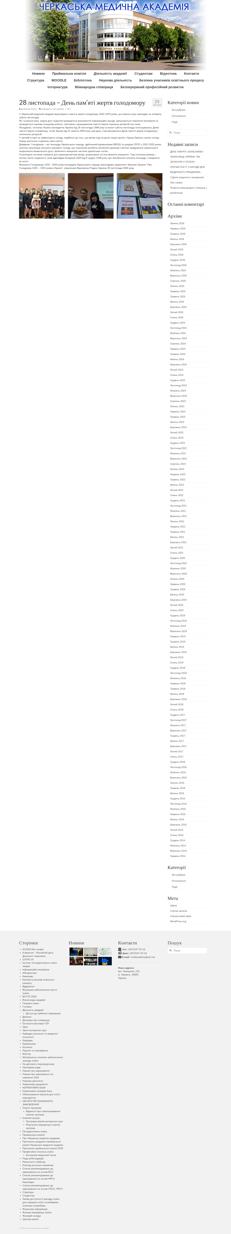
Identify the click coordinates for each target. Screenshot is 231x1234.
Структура (28, 1192)
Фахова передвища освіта (36, 1212)
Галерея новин (30, 1003)
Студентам (28, 1195)
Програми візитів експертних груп (44, 1121)
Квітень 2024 (177, 359)
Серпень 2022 (178, 463)
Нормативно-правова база (37, 1091)
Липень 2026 (177, 223)
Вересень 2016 (178, 777)
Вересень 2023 (178, 396)
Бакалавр (27, 976)
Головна (27, 1006)
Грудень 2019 (177, 615)
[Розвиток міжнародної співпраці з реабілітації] (90, 961)
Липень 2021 (177, 521)
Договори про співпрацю (36, 1020)
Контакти (27, 1047)
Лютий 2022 (176, 490)
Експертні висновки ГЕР (35, 1023)
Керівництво (29, 1043)
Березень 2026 (178, 244)
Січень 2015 (176, 835)
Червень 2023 (178, 411)
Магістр (26, 1054)
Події (174, 122)
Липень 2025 (177, 286)
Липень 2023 (177, 406)
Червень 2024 (178, 348)
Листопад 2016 (178, 767)
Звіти (25, 1027)
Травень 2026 (177, 233)
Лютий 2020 (176, 605)
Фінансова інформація (35, 1209)
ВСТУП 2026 (29, 996)
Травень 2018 (177, 688)
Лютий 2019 (176, 657)
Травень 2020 (177, 589)
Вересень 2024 (178, 338)
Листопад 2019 (178, 620)
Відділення (28, 986)
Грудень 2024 (177, 322)
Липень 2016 (177, 782)
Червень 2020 (178, 584)
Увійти (173, 905)
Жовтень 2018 (178, 678)
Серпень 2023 (178, 401)
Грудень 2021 (177, 500)
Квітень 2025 (177, 301)
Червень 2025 (178, 291)
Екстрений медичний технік (41, 1155)
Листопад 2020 (178, 563)
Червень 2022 (178, 474)
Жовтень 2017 (178, 725)
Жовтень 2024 (178, 333)
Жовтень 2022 (178, 453)
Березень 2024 (178, 364)
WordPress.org (178, 921)
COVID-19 (27, 959)
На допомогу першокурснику (38, 1064)
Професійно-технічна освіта (37, 1151)
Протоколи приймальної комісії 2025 (42, 1148)
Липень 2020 (177, 579)
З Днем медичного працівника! (187, 177)
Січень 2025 (176, 317)
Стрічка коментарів (180, 916)
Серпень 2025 (178, 280)
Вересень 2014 (178, 850)
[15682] (76, 961)
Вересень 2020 (178, 573)
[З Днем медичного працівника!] (104, 952)
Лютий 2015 (176, 830)
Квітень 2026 (177, 239)
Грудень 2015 (177, 798)
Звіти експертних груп (34, 1030)
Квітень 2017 (177, 741)
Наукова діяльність (32, 1080)
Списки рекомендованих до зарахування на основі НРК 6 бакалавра (38, 1178)
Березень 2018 (178, 699)
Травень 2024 (177, 354)
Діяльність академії (33, 1010)
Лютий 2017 (176, 751)
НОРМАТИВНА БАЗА (33, 1087)
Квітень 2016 (177, 793)
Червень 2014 (178, 856)
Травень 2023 (177, 416)
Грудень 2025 (177, 260)
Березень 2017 (178, 746)
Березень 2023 (178, 427)
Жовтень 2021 (178, 511)
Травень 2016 (177, 788)
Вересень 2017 (178, 730)
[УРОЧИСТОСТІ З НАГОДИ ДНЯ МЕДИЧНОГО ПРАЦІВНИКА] (90, 952)
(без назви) (176, 182)
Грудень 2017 (177, 714)
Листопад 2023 (178, 385)
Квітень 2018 (177, 694)
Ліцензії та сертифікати (35, 1050)
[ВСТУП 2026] (104, 961)
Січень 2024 (176, 375)
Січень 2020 (176, 610)
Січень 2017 (176, 756)
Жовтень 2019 (178, 626)
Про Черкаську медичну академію (41, 1138)
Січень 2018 (176, 709)
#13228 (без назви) (33, 949)
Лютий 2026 (176, 249)
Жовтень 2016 (178, 772)
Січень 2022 (176, 495)
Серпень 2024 (178, 343)
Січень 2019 (176, 662)
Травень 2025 (177, 296)
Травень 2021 (177, 531)
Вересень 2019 (178, 631)
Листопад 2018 (178, 673)
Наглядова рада (31, 1067)
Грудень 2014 (177, 840)
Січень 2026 (176, 254)
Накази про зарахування (36, 1070)
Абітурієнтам (29, 973)
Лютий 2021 (176, 547)
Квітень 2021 (177, 537)
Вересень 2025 (178, 275)
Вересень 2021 (178, 516)
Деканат (26, 1016)
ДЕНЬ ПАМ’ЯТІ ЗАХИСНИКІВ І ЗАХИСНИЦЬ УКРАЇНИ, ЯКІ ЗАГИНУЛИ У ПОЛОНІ (186, 156)
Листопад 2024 (178, 328)
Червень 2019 (178, 636)
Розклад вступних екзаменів (37, 1165)
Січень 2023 (176, 437)
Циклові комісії (30, 1219)
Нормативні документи (35, 1084)
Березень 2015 (178, 824)
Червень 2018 (178, 683)
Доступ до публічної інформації (43, 1013)
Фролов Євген (30, 109)
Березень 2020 (178, 599)
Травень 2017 (177, 735)
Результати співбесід (33, 1161)
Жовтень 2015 (178, 809)
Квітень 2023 (177, 422)
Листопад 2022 (178, 448)
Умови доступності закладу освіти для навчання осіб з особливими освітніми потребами (41, 1202)
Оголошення (179, 116)
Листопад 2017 (178, 720)
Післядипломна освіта (34, 1131)
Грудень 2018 (177, 667)
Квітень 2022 (177, 484)
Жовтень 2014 (178, 845)
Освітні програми (31, 1107)
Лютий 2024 (176, 369)
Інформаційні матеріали (35, 969)
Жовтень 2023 (178, 390)
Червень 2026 (178, 228)
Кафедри (27, 1040)
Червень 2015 (178, 814)
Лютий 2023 (176, 432)
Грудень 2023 (177, 380)
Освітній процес (31, 1118)
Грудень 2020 (177, 558)
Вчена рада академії (33, 1000)
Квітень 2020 (177, 594)
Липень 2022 (177, 469)
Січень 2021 (176, 552)
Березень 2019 (178, 652)
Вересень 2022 (178, 458)
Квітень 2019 (177, 647)
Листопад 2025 (178, 265)
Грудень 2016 (177, 762)
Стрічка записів (178, 910)
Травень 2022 (177, 479)
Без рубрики (58, 109)
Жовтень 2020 (178, 568)
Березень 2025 (178, 307)
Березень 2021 (178, 542)
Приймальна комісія (33, 1134)
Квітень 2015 (177, 819)
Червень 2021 (178, 526)
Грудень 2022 (177, 443)
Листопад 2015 (178, 803)
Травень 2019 (177, 641)
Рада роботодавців (32, 1158)
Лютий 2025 (176, 312)
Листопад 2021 (178, 505)
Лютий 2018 (176, 704)
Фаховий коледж (31, 1215)
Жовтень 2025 (178, 270)
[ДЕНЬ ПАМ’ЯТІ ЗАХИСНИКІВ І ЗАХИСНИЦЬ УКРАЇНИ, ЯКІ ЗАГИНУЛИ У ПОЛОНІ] (76, 952)
